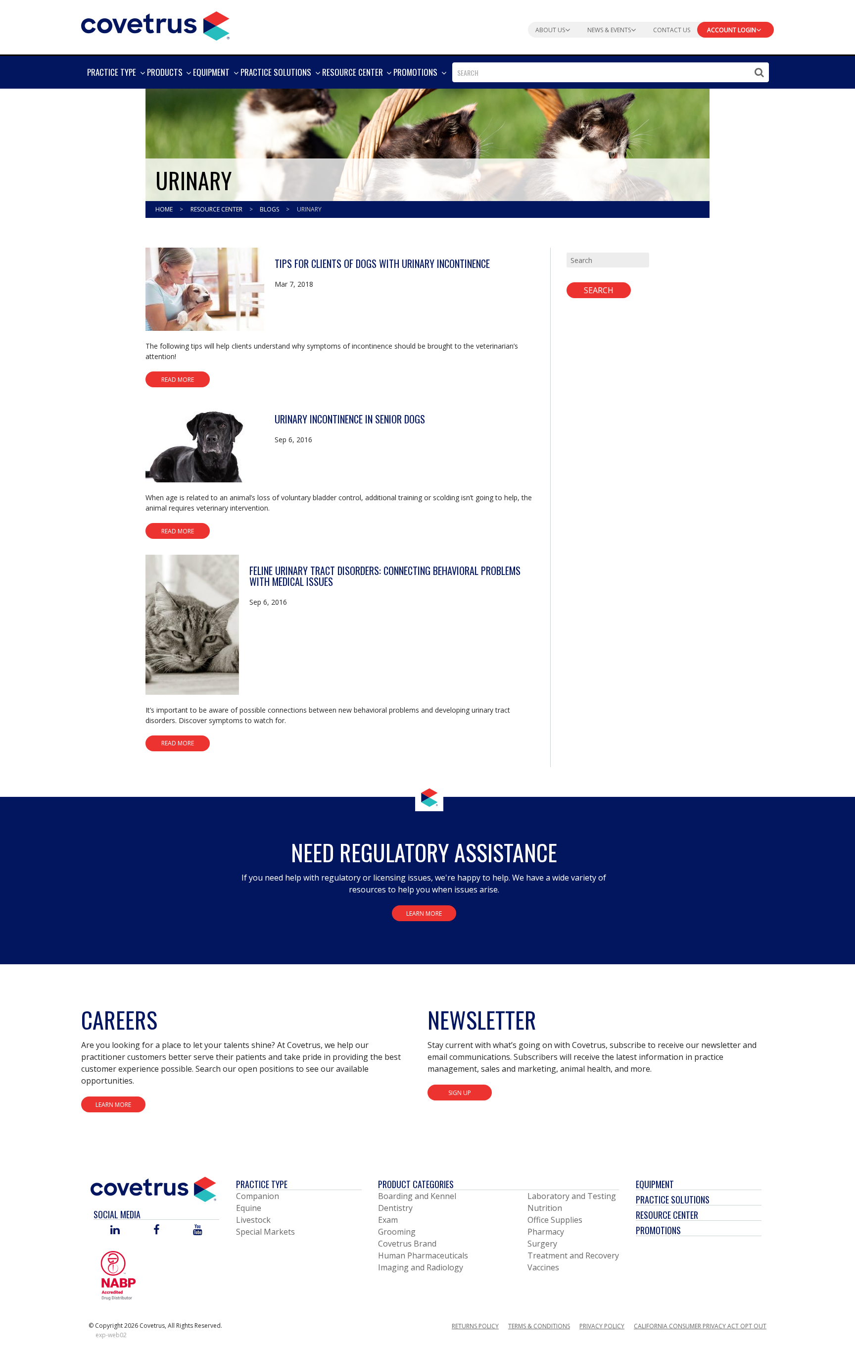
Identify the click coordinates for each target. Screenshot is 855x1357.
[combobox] (610, 72)
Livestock (253, 1219)
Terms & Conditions (539, 1326)
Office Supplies (554, 1219)
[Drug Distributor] (118, 1275)
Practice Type (261, 1184)
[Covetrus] (155, 25)
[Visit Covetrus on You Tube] (197, 1230)
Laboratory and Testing (571, 1196)
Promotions (658, 1230)
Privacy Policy (601, 1326)
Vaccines (543, 1267)
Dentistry (395, 1207)
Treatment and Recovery (573, 1255)
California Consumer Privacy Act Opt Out (700, 1326)
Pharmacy (545, 1231)
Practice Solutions (673, 1199)
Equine (248, 1207)
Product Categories (416, 1184)
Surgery (542, 1243)
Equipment (655, 1184)
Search (599, 290)
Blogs (270, 209)
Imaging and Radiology (420, 1267)
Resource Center (217, 209)
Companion (257, 1196)
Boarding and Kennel (417, 1196)
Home (164, 209)
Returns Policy (475, 1326)
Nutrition (544, 1207)
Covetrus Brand (407, 1243)
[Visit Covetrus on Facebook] (156, 1230)
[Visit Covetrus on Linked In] (115, 1230)
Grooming (397, 1231)
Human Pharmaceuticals (423, 1255)
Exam (388, 1219)
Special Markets (265, 1231)
